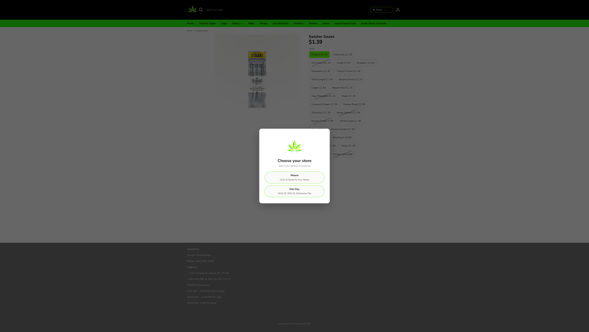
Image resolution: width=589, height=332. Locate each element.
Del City (294, 191)
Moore (294, 177)
